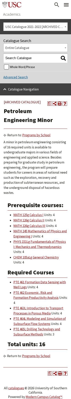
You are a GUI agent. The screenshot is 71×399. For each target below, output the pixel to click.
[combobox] (35, 26)
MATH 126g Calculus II (28, 220)
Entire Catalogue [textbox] (17, 48)
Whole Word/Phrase (22, 67)
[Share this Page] (54, 103)
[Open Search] (57, 5)
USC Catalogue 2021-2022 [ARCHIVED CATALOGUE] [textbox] (36, 27)
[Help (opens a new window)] (65, 103)
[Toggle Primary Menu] (66, 5)
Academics (12, 14)
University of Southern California (11, 5)
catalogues (16, 388)
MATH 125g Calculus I (28, 215)
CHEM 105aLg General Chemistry (36, 257)
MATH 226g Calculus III (29, 226)
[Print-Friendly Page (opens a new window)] (60, 103)
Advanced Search (15, 77)
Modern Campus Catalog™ (44, 397)
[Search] (63, 58)
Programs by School (36, 135)
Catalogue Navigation (23, 89)
